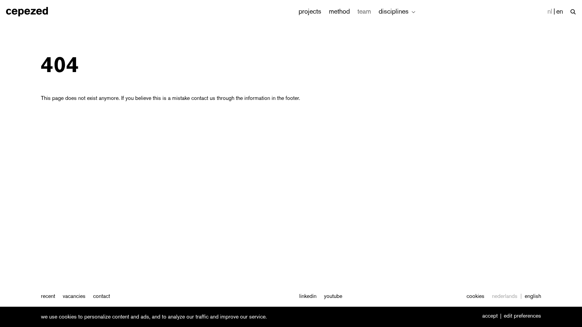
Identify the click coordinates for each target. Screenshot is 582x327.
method (339, 11)
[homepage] (33, 11)
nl (549, 11)
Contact (101, 296)
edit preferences (522, 316)
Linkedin (307, 296)
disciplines (394, 11)
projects (310, 11)
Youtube (333, 296)
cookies (475, 296)
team (364, 11)
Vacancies (74, 296)
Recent (48, 296)
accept (490, 316)
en (559, 11)
